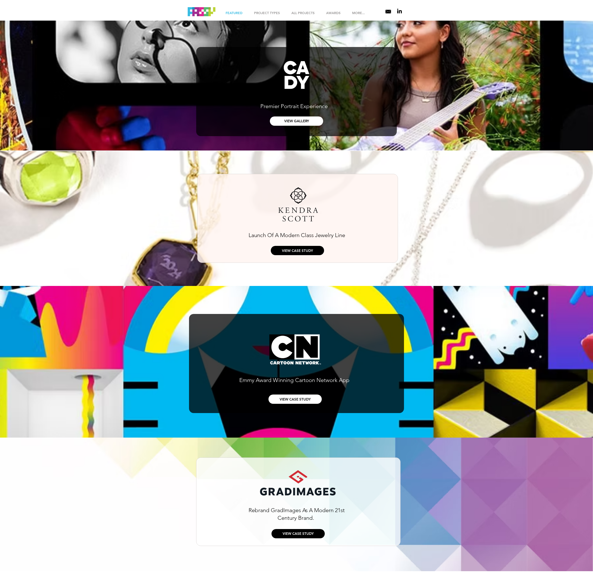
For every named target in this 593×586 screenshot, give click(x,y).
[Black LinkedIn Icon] (399, 11)
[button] (267, 13)
